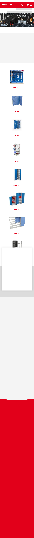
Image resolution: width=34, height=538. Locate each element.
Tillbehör (17, 448)
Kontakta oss (24, 1)
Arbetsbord (17, 431)
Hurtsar (17, 439)
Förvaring (17, 434)
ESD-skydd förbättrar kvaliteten (17, 484)
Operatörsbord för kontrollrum (17, 489)
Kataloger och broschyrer (17, 508)
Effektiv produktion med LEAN (17, 486)
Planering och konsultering (17, 476)
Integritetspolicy (17, 411)
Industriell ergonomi (17, 481)
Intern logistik (17, 492)
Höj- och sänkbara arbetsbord (17, 463)
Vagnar (17, 437)
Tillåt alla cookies (17, 274)
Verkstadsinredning (17, 455)
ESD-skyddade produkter (17, 458)
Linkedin (16, 414)
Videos (17, 510)
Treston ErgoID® (17, 495)
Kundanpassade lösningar (17, 478)
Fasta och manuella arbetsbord (17, 466)
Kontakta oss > (17, 529)
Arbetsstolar (17, 445)
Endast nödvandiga (17, 279)
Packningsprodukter (17, 461)
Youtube (16, 419)
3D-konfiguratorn (17, 505)
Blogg (17, 516)
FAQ (17, 497)
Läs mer (7, 269)
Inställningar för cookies (17, 284)
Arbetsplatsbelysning (16, 442)
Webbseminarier (17, 513)
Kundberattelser (17, 518)
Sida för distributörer (17, 521)
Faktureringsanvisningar (17, 524)
